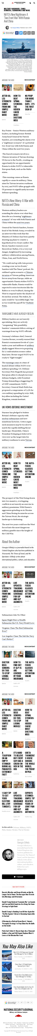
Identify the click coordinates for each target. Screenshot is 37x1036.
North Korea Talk (21, 1024)
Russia (8, 830)
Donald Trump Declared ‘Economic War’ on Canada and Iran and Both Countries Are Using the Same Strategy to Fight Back (18, 904)
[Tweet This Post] (21, 33)
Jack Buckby (18, 969)
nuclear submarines (11, 418)
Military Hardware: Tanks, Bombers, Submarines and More (18, 1023)
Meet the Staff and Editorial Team (15, 1027)
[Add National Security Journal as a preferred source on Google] (8, 33)
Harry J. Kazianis (18, 957)
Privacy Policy (28, 1027)
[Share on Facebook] (17, 33)
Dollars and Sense (10, 1024)
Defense (16, 827)
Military (23, 827)
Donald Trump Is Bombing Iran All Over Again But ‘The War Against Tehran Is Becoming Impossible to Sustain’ (18, 913)
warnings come (12, 362)
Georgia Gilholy (16, 27)
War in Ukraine (23, 830)
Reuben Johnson (18, 991)
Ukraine (15, 830)
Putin (4, 830)
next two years (23, 222)
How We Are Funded (23, 1026)
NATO (28, 827)
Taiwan (28, 440)
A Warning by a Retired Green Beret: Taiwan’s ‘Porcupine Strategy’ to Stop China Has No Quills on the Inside (18, 923)
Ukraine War (13, 1026)
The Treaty (29, 1024)
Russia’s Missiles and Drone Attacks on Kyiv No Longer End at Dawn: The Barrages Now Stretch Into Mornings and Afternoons (18, 894)
